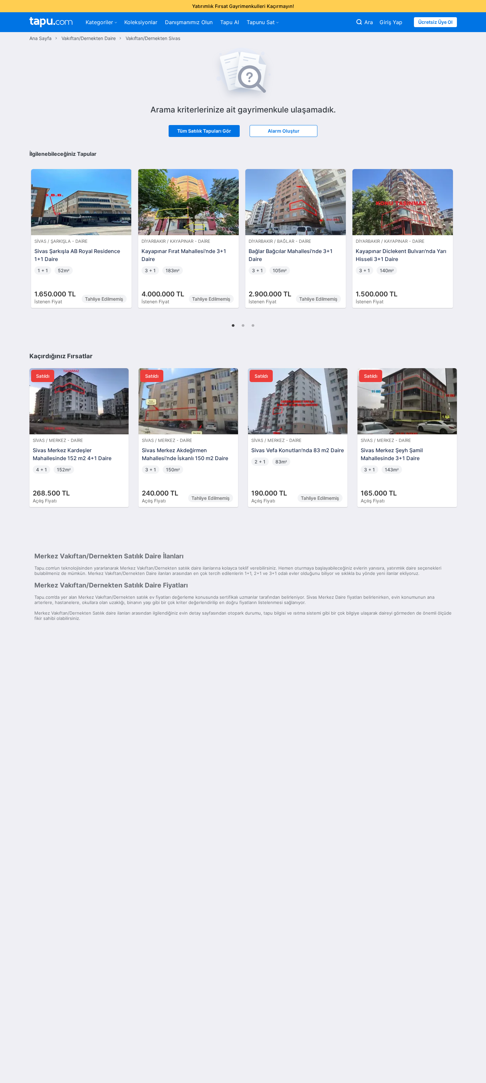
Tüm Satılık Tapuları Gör (204, 131)
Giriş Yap (391, 22)
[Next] (449, 231)
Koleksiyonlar (140, 22)
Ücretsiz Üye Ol (435, 22)
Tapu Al (229, 22)
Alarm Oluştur (284, 131)
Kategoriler (99, 22)
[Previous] (36, 231)
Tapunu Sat (261, 22)
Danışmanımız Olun (189, 22)
